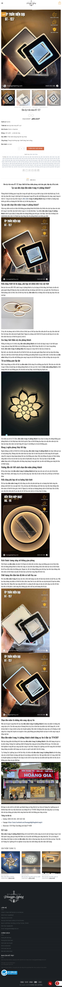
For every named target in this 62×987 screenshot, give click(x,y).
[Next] (57, 49)
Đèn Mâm (35, 107)
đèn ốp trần (55, 161)
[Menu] (2, 3)
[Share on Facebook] (26, 170)
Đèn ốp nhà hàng (34, 161)
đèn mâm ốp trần (14, 158)
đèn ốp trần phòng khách (48, 163)
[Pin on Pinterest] (35, 170)
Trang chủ (17, 107)
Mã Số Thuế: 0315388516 (7, 915)
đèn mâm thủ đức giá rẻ (32, 160)
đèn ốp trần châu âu (27, 163)
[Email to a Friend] (32, 170)
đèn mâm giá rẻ (16, 157)
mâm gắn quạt (37, 165)
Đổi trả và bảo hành (5, 945)
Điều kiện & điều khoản (6, 951)
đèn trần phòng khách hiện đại (19, 165)
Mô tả (27, 180)
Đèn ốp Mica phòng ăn (24, 161)
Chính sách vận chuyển (7, 943)
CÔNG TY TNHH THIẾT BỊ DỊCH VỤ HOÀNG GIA (12, 912)
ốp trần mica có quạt (25, 166)
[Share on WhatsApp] (23, 170)
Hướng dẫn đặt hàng (6, 937)
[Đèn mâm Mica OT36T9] (10, 862)
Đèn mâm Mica (44, 107)
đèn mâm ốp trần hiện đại (51, 158)
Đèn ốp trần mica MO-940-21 (50, 876)
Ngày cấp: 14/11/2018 (6, 917)
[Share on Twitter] (29, 170)
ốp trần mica (17, 166)
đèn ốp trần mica (37, 163)
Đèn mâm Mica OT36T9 (7, 876)
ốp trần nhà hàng (35, 166)
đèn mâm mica (53, 157)
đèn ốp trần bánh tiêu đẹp (16, 163)
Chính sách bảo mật (6, 948)
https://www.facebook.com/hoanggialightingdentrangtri (25, 822)
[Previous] (4, 49)
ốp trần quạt (43, 166)
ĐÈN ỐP (7, 161)
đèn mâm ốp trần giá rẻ (38, 158)
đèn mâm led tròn (45, 157)
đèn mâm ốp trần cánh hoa (25, 158)
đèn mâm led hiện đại (35, 157)
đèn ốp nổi (41, 161)
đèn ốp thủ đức (48, 161)
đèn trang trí (30, 165)
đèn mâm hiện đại (24, 157)
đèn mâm (9, 157)
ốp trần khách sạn (9, 166)
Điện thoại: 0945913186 (7, 926)
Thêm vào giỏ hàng (35, 148)
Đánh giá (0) (33, 180)
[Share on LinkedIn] (38, 170)
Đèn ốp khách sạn (14, 161)
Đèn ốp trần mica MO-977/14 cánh (31, 876)
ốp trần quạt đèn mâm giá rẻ (53, 166)
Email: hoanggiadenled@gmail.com (10, 928)
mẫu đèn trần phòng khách (48, 165)
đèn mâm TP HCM (43, 160)
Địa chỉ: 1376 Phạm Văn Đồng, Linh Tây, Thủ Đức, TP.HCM (14, 923)
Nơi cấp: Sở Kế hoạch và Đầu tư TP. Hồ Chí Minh (12, 920)
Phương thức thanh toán (7, 940)
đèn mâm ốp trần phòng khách (18, 160)
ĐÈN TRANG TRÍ (27, 107)
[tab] (27, 180)
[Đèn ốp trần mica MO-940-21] (51, 862)
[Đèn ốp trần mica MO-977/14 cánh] (31, 862)
